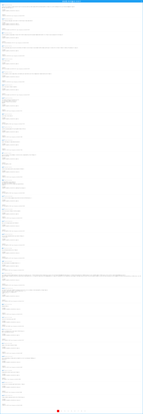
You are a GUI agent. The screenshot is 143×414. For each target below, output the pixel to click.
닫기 (141, 1)
